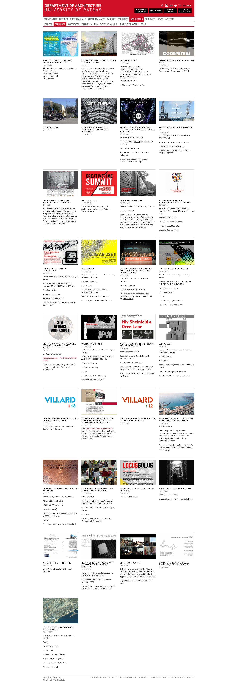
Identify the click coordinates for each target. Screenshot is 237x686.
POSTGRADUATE (78, 19)
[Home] (73, 8)
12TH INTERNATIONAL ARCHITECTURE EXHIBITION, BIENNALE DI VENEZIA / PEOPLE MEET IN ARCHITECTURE (97, 421)
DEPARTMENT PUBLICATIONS (105, 24)
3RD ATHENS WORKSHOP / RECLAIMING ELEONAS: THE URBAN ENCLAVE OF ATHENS (59, 346)
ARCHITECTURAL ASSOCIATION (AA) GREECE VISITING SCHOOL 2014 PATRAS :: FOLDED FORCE (137, 130)
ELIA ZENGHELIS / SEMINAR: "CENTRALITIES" (54, 270)
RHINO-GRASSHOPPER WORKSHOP (173, 269)
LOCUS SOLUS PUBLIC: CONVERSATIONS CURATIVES (137, 490)
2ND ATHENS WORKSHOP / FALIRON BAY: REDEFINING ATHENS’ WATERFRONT (176, 420)
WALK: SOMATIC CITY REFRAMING (57, 563)
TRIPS (143, 24)
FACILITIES (123, 19)
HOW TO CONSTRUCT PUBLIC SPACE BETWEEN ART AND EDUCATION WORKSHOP (96, 565)
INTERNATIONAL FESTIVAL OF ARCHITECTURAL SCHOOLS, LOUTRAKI (175, 201)
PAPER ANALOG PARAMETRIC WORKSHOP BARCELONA (60, 490)
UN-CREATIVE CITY (89, 200)
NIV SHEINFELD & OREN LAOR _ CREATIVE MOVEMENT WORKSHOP (137, 345)
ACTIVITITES (136, 19)
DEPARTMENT (50, 19)
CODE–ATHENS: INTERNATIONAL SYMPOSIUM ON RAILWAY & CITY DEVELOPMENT (95, 130)
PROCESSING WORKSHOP (92, 344)
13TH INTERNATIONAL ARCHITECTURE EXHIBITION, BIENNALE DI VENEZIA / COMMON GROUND (136, 271)
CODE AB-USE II (87, 269)
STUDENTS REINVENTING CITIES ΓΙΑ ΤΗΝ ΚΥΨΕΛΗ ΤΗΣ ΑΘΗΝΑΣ (98, 62)
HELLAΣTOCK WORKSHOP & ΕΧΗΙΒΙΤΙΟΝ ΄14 (176, 129)
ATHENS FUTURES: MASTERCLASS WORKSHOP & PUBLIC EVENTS (57, 62)
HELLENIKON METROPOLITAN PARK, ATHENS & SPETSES (58, 628)
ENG (189, 5)
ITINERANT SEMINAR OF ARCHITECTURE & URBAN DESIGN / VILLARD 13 (60, 420)
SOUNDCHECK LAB (50, 128)
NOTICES (63, 19)
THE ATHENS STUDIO (129, 61)
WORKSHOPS (60, 24)
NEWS (160, 19)
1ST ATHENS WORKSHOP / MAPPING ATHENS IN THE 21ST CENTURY (97, 490)
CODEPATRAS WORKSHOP (131, 200)
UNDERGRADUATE (96, 19)
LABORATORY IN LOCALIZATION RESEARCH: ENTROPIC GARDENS (56, 201)
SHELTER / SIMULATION (130, 563)
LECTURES (48, 24)
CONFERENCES (73, 24)
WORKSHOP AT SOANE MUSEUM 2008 (175, 489)
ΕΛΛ (185, 5)
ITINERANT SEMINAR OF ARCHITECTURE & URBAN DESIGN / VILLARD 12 (137, 420)
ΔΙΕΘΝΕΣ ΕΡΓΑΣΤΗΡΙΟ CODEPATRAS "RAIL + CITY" (176, 62)
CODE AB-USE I (165, 344)
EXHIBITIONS (87, 24)
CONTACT (170, 19)
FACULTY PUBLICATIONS (129, 24)
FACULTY (111, 19)
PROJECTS (150, 19)
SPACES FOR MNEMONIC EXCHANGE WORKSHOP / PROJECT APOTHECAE (174, 564)
